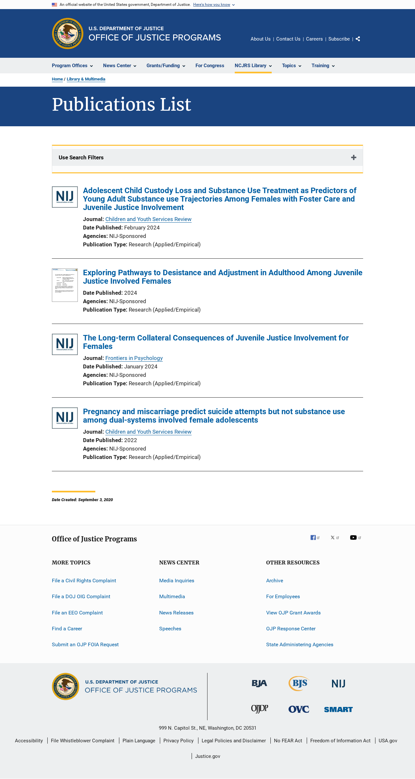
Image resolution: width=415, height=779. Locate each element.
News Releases (176, 613)
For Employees (283, 596)
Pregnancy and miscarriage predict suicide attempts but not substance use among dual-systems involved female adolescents (214, 416)
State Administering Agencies (299, 644)
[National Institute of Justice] (338, 689)
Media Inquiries (176, 580)
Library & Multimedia (86, 79)
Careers (314, 39)
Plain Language (139, 741)
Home (57, 79)
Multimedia (172, 596)
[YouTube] (357, 542)
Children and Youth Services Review (148, 219)
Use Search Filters (81, 157)
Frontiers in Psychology (134, 358)
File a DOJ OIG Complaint (81, 596)
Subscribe (339, 39)
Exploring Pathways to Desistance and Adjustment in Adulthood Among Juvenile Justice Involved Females (222, 277)
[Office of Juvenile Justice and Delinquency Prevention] (259, 714)
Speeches (170, 628)
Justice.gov (207, 756)
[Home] (155, 34)
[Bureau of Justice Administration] (259, 688)
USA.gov (388, 741)
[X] (337, 542)
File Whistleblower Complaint (82, 741)
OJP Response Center (290, 628)
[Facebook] (318, 542)
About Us (261, 39)
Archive (274, 580)
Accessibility (29, 741)
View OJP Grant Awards (293, 613)
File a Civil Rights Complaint (84, 580)
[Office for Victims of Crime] (299, 714)
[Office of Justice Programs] (68, 33)
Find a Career (67, 628)
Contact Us (288, 39)
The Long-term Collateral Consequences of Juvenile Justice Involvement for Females (216, 342)
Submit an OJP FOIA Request (85, 644)
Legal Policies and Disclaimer (234, 741)
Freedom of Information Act (340, 741)
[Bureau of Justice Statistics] (299, 692)
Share (363, 43)
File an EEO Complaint (77, 613)
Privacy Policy (178, 741)
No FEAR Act (288, 741)
